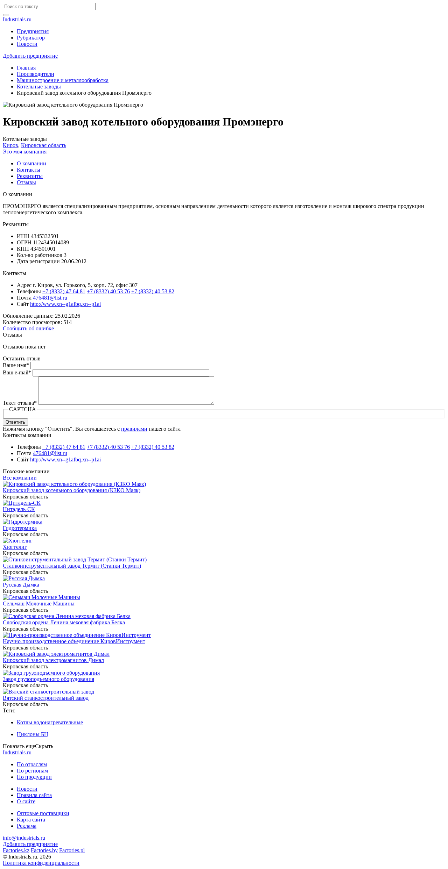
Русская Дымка (21, 585)
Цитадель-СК (19, 509)
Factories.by (44, 850)
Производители (35, 74)
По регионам (32, 771)
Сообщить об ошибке (28, 328)
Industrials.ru (17, 19)
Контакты (28, 170)
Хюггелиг (15, 547)
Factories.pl (72, 850)
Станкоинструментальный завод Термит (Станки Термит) (72, 566)
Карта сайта (31, 820)
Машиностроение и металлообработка (62, 80)
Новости (27, 44)
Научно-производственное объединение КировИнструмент (74, 641)
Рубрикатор (31, 38)
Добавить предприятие (30, 56)
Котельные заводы (39, 86)
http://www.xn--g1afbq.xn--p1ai (65, 304)
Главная (26, 68)
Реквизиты (30, 176)
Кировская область (43, 145)
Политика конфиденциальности (41, 863)
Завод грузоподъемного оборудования (48, 679)
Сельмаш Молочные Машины (39, 603)
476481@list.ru (50, 298)
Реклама (26, 826)
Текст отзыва (20, 403)
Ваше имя (16, 365)
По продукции (34, 777)
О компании (31, 163)
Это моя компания (25, 152)
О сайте (26, 801)
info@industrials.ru (24, 838)
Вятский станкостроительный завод (46, 698)
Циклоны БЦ (32, 734)
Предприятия (33, 31)
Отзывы (26, 182)
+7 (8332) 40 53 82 (152, 291)
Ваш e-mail (17, 372)
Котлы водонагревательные (50, 722)
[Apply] (5, 15)
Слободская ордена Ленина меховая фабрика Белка (64, 622)
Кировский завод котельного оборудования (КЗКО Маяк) (71, 490)
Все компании (20, 478)
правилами (134, 429)
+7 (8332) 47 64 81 (63, 291)
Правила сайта (34, 795)
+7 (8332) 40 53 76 (108, 291)
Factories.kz (16, 850)
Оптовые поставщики (43, 813)
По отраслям (32, 764)
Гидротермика (20, 528)
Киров (10, 145)
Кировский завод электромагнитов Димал (53, 660)
